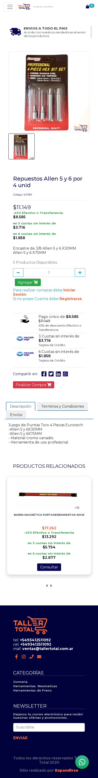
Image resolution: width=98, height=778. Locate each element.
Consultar (49, 567)
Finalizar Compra (31, 385)
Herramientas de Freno (32, 690)
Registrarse (70, 299)
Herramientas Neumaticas (35, 686)
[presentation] (47, 586)
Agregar (26, 282)
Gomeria (20, 682)
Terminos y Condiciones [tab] (62, 406)
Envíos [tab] (16, 415)
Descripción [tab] (20, 406)
